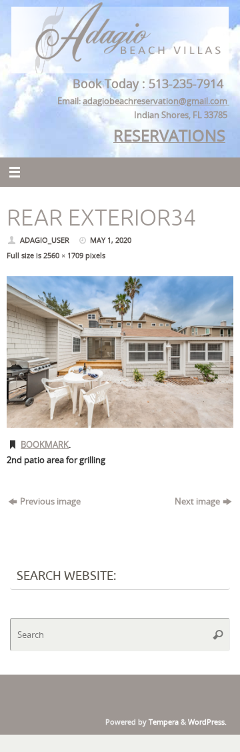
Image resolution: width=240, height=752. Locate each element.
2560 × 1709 (63, 255)
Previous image (50, 501)
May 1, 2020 (110, 240)
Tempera (164, 722)
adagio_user (44, 240)
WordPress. (207, 722)
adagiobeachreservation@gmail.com (156, 101)
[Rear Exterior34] (120, 352)
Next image (197, 501)
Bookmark (45, 444)
